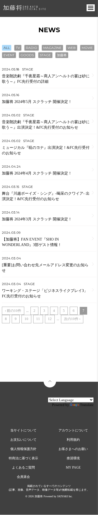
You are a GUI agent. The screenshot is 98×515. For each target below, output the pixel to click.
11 (38, 319)
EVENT (9, 55)
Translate (87, 405)
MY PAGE (73, 467)
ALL (7, 48)
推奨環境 (73, 458)
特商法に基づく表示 (23, 458)
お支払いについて (23, 440)
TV (18, 48)
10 (26, 319)
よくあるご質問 (23, 467)
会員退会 (23, 477)
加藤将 (62, 55)
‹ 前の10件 (13, 311)
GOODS (27, 55)
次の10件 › (72, 319)
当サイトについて (23, 430)
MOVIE (87, 48)
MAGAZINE (52, 48)
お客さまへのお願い (73, 449)
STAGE (45, 55)
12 (50, 319)
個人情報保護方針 (23, 449)
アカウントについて (73, 430)
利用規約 (73, 440)
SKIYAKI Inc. (65, 496)
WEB (72, 48)
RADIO (31, 48)
